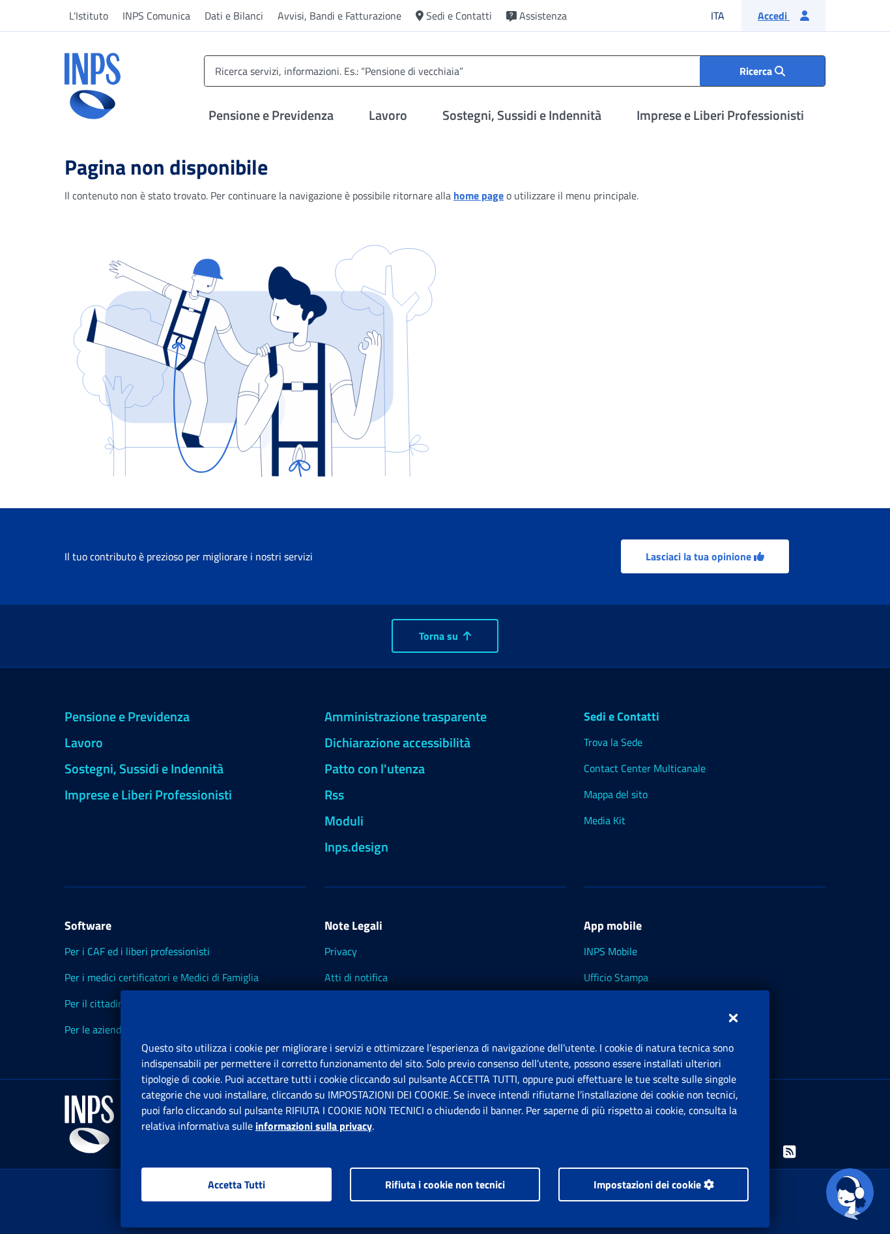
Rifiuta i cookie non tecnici (445, 1184)
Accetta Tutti (236, 1184)
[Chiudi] (733, 1018)
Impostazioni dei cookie (649, 1184)
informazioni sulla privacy (313, 1126)
